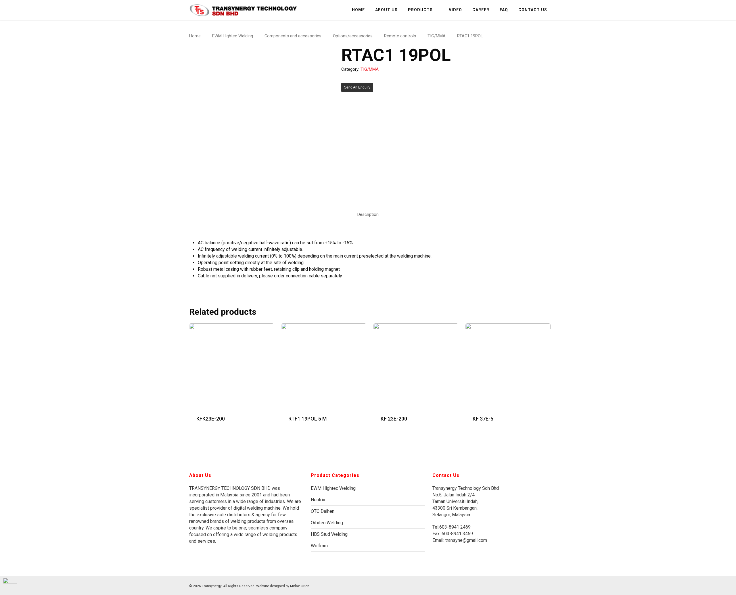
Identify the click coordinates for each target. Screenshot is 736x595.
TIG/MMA (437, 36)
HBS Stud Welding (329, 534)
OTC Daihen (322, 511)
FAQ (504, 9)
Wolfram (319, 545)
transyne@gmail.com (465, 540)
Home (358, 9)
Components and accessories (292, 36)
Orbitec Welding (327, 522)
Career (480, 9)
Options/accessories (353, 36)
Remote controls (400, 36)
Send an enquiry (357, 87)
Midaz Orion (299, 586)
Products (420, 9)
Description (368, 214)
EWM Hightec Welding (232, 36)
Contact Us (532, 9)
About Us (386, 9)
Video (455, 9)
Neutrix (318, 499)
